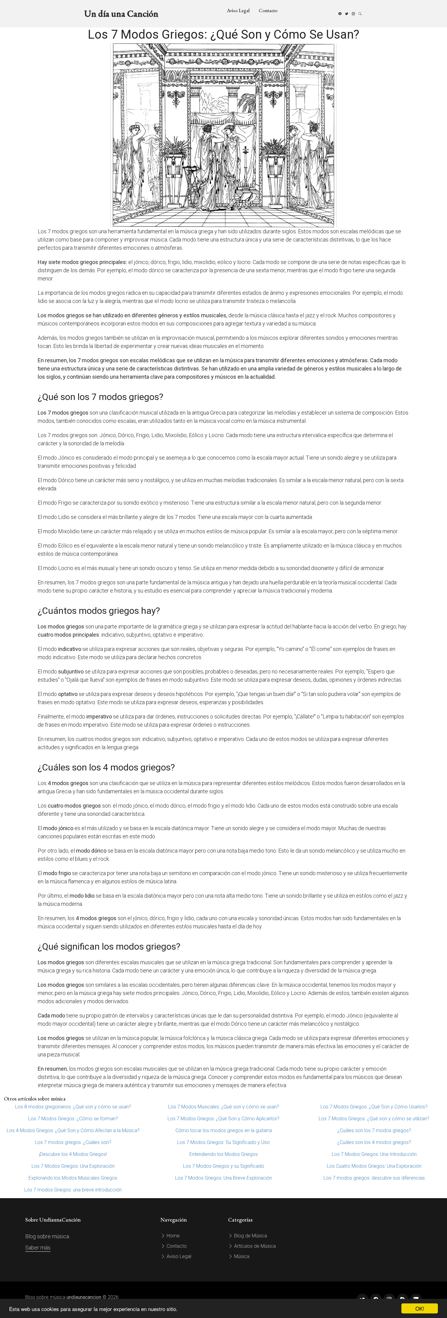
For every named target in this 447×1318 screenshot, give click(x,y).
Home (172, 1236)
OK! (419, 1308)
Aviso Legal (238, 10)
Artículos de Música (254, 1246)
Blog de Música (250, 1236)
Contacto (268, 10)
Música (241, 1256)
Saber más (37, 1247)
